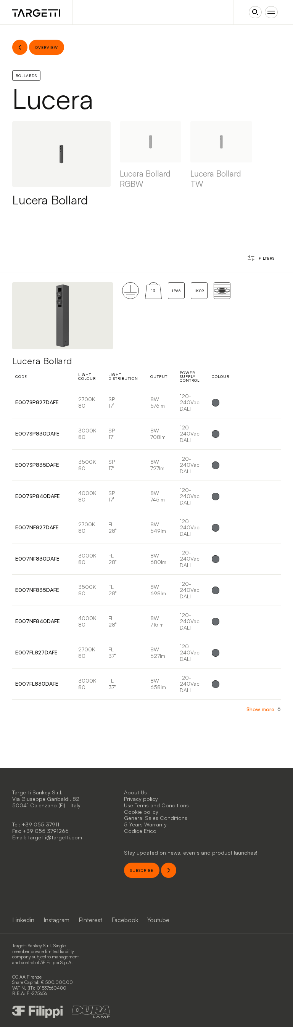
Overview (259, 402)
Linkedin (23, 920)
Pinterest (90, 920)
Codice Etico (140, 831)
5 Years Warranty (145, 824)
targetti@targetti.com (55, 837)
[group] (151, 164)
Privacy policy (141, 799)
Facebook (124, 920)
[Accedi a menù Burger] (271, 12)
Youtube (158, 920)
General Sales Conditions (155, 818)
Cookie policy (141, 811)
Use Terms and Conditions (156, 805)
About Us (135, 792)
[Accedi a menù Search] (255, 12)
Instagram (56, 920)
